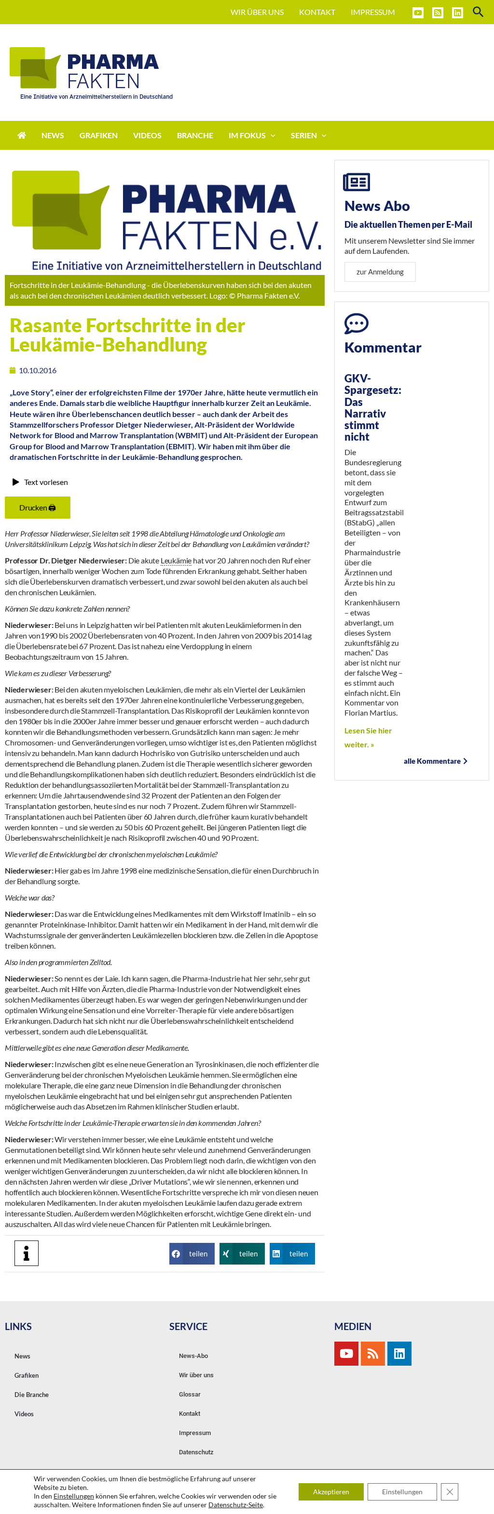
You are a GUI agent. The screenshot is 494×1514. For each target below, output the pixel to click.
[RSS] (437, 12)
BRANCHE (195, 135)
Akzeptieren (331, 1492)
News (22, 1356)
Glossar (190, 1394)
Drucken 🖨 (37, 507)
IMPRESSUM (373, 11)
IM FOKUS (247, 135)
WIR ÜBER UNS (257, 11)
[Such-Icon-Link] (479, 12)
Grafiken (26, 1375)
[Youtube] (346, 1354)
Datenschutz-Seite (235, 1505)
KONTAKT (317, 11)
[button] (192, 1254)
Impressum (195, 1432)
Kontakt (189, 1413)
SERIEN (304, 135)
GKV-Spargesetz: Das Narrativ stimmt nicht (372, 407)
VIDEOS (147, 135)
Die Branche (31, 1394)
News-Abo (193, 1355)
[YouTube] (418, 12)
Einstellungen (74, 1496)
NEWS (52, 135)
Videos (24, 1414)
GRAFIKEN (99, 135)
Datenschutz (196, 1452)
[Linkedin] (457, 12)
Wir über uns (196, 1375)
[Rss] (373, 1354)
